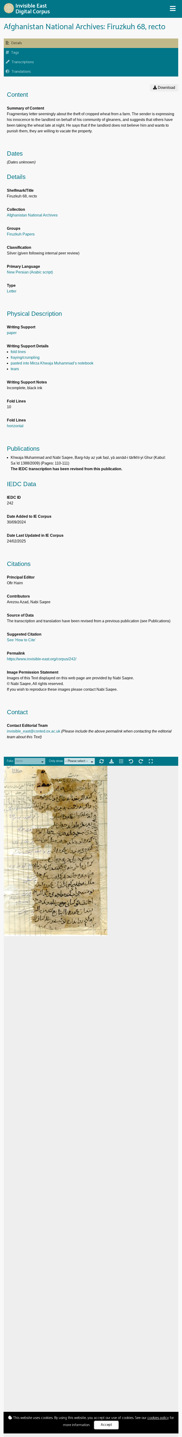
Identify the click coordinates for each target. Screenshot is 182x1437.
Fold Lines (16, 401)
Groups (13, 228)
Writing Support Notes (27, 382)
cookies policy (158, 1418)
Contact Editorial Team (27, 725)
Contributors (18, 596)
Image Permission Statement (32, 672)
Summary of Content (25, 108)
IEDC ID (14, 497)
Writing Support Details (28, 346)
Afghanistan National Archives (32, 215)
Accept (106, 1425)
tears (15, 369)
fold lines (18, 352)
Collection (16, 209)
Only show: (56, 761)
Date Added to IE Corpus (29, 516)
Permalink (16, 653)
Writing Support (21, 327)
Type (11, 285)
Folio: (10, 761)
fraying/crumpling (25, 357)
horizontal (15, 426)
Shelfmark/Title (20, 190)
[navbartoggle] (172, 9)
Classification (19, 247)
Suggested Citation (24, 634)
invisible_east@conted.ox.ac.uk (33, 731)
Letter (11, 291)
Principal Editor (21, 577)
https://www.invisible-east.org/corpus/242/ (41, 659)
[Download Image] (111, 762)
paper (12, 333)
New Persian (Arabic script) (30, 272)
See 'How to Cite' (21, 640)
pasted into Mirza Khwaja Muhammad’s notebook (52, 363)
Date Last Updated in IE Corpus (35, 535)
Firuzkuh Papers (21, 234)
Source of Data (20, 615)
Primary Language (23, 266)
